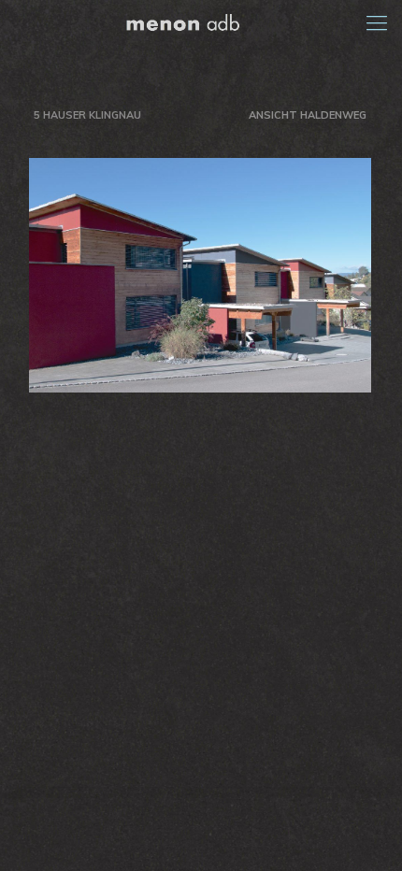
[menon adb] (201, 22)
